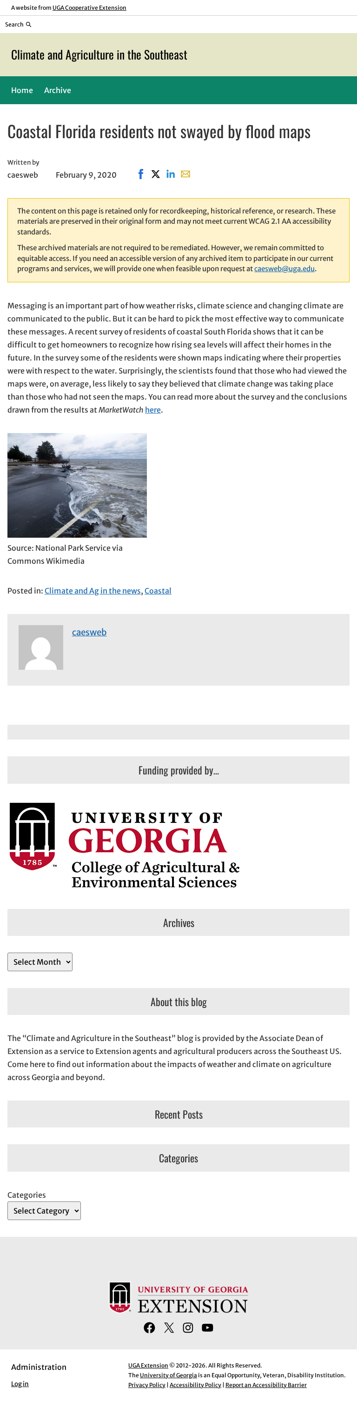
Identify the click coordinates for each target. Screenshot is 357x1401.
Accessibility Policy (195, 1384)
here (153, 409)
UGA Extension (148, 1365)
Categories (26, 1195)
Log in (20, 1384)
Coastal (158, 590)
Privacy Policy (146, 1384)
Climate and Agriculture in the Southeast (99, 54)
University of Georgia (168, 1375)
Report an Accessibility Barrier (266, 1384)
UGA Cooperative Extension (89, 7)
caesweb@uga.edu (284, 268)
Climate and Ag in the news (93, 590)
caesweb (89, 632)
